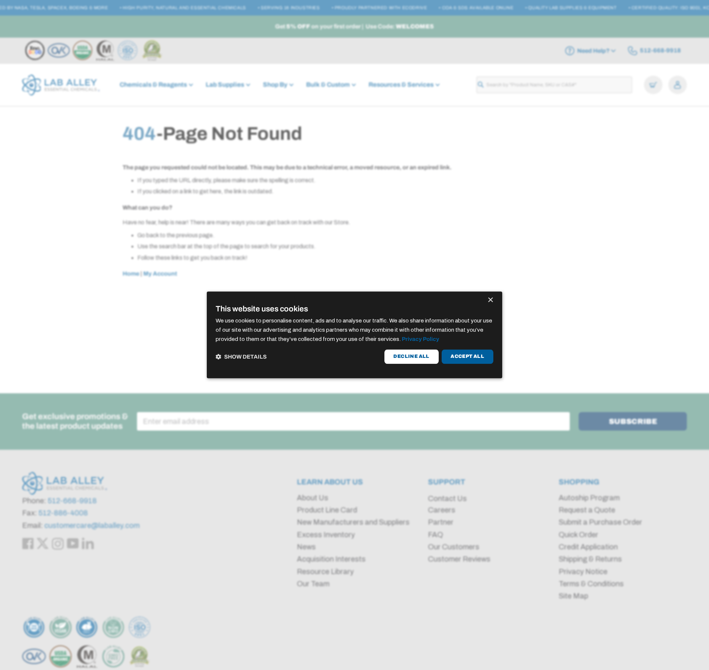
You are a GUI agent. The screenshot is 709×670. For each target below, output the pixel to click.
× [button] (490, 300)
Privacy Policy (420, 339)
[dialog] (354, 334)
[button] (241, 356)
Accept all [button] (467, 356)
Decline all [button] (411, 356)
